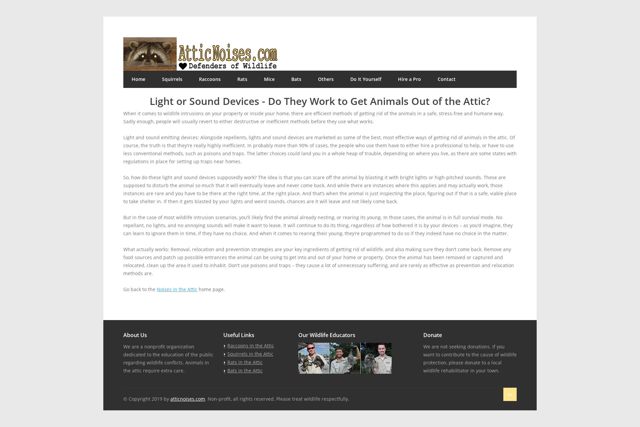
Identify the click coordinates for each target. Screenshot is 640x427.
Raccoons (210, 79)
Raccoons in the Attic (250, 345)
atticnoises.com (187, 399)
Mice (269, 79)
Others (326, 79)
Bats (296, 79)
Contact (447, 79)
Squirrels (172, 79)
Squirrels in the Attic (250, 354)
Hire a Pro (409, 79)
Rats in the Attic (245, 362)
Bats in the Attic (245, 370)
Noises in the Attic (177, 289)
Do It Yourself (365, 79)
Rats (242, 79)
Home (138, 79)
